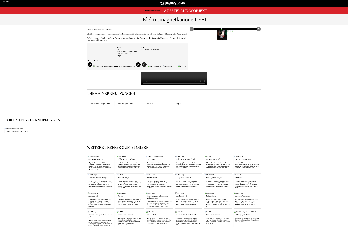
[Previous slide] (192, 29)
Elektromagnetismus (123, 53)
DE (2, 1)
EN (8, 1)
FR (4, 1)
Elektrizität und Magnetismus (126, 51)
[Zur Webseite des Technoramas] (172, 5)
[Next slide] (259, 29)
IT (6, 1)
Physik (117, 49)
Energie (118, 56)
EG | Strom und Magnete (150, 49)
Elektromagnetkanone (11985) (17, 131)
